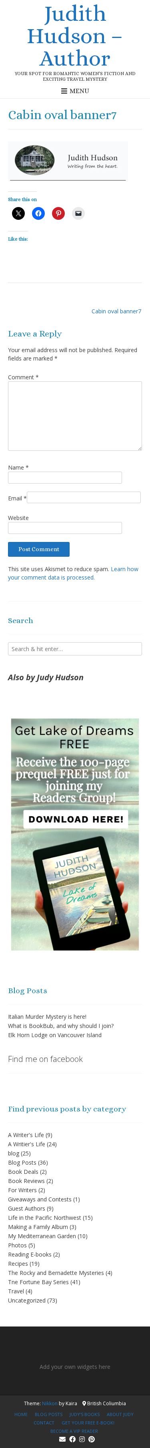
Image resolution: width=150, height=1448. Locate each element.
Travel (16, 1291)
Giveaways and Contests (40, 1199)
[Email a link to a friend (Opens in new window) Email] (78, 213)
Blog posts (48, 1414)
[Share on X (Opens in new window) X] (18, 213)
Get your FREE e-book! (88, 1423)
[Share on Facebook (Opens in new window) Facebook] (38, 213)
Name (18, 467)
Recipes (18, 1263)
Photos (17, 1245)
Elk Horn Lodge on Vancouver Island (55, 1035)
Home (21, 1414)
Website (18, 518)
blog (13, 1153)
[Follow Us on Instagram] (82, 1439)
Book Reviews (26, 1181)
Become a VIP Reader (74, 1431)
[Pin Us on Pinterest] (91, 1439)
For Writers (22, 1190)
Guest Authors (26, 1208)
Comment (23, 377)
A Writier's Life (26, 1144)
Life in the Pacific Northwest (44, 1217)
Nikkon (50, 1403)
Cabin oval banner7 (116, 311)
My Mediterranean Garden (42, 1236)
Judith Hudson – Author (75, 35)
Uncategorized (27, 1300)
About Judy (120, 1414)
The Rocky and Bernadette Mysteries (56, 1273)
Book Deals (23, 1171)
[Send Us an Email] (62, 1439)
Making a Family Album (38, 1227)
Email (17, 498)
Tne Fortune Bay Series (38, 1282)
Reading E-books (30, 1254)
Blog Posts (22, 1162)
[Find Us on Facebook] (72, 1439)
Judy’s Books (85, 1414)
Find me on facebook (45, 1059)
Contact (44, 1423)
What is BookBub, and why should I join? (61, 1026)
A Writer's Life (26, 1135)
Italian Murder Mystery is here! (47, 1016)
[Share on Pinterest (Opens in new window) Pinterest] (58, 213)
